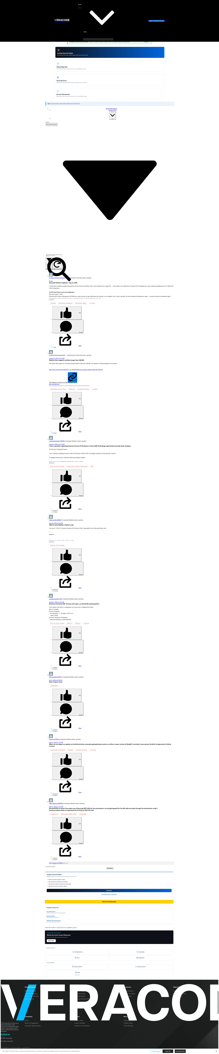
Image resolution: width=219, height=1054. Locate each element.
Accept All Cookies (180, 1051)
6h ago (51, 281)
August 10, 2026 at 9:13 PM (56, 358)
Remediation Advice (179, 993)
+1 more (93, 750)
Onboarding (140, 952)
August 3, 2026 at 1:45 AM (56, 602)
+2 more (95, 389)
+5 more (86, 623)
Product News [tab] (112, 110)
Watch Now (51, 940)
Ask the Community (109, 901)
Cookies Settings (156, 1051)
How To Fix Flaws (129, 993)
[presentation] (111, 274)
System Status (178, 991)
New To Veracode (30, 991)
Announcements (141, 966)
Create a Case (177, 996)
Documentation (128, 991)
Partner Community (16, 1047)
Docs (77, 957)
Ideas (77, 973)
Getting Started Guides (53, 920)
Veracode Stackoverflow (82, 999)
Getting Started (78, 952)
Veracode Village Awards (33, 1026)
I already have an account (109, 894)
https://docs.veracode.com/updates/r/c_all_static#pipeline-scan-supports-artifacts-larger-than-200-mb (76, 369)
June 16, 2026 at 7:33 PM (56, 742)
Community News (129, 1020)
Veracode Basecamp (31, 993)
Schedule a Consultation (82, 1026)
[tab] (112, 115)
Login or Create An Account (156, 21)
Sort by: (47, 122)
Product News (128, 1023)
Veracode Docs (51, 911)
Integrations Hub (79, 993)
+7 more (92, 303)
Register (109, 890)
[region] (109, 1051)
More (85, 32)
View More (110, 868)
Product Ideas (78, 1020)
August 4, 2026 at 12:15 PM (56, 444)
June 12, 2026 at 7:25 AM (56, 806)
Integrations (141, 957)
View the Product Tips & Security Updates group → (61, 927)
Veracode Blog (128, 1026)
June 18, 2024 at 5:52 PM (56, 523)
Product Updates (79, 1023)
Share (80, 345)
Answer (81, 332)
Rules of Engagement (31, 1023)
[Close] (216, 1051)
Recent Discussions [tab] (111, 108)
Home (79, 4)
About (27, 1020)
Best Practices (29, 999)
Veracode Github (79, 996)
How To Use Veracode (32, 996)
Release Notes (51, 916)
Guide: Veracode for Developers (84, 991)
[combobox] (51, 124)
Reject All (168, 1051)
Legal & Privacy (26, 1047)
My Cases (176, 999)
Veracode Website (5, 1047)
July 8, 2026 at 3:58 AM (55, 680)
